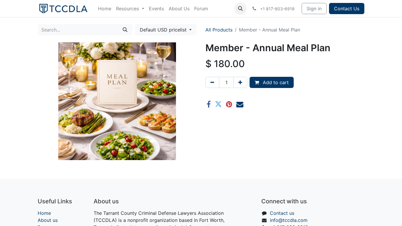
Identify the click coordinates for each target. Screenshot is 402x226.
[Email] (239, 104)
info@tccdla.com (289, 220)
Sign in (314, 8)
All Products (218, 30)
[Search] (125, 29)
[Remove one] (212, 82)
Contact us (282, 213)
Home (44, 213)
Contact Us (346, 8)
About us (48, 220)
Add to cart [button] (275, 82)
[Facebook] (209, 104)
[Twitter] (218, 104)
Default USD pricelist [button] (164, 30)
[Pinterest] (229, 104)
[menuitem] (105, 8)
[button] (240, 8)
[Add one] (240, 82)
